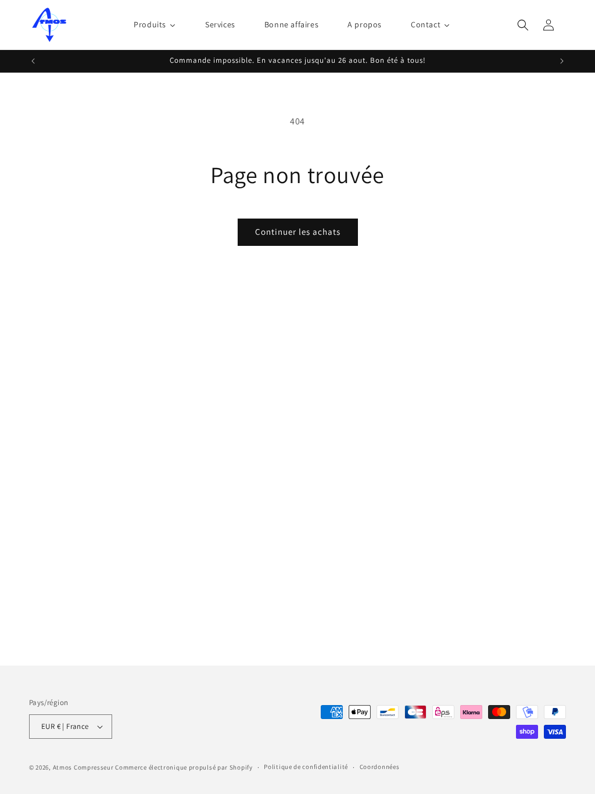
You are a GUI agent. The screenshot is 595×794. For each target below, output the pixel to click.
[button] (523, 25)
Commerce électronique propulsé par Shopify (183, 767)
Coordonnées (380, 767)
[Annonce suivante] (562, 61)
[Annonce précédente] (33, 61)
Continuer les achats (297, 231)
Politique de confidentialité (306, 767)
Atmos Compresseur (83, 767)
